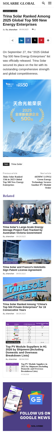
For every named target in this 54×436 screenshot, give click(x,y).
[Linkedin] (21, 40)
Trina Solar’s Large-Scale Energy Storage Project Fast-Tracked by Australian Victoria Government (23, 230)
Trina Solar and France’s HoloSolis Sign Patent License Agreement (24, 268)
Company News (10, 11)
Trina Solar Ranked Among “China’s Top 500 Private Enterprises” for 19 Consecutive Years (25, 307)
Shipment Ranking (13, 342)
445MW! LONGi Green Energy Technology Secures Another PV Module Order (41, 182)
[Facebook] (28, 40)
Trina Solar (16, 164)
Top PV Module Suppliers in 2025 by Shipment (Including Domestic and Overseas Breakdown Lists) (34, 367)
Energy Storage (11, 223)
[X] (35, 40)
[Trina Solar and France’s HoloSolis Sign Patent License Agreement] (27, 252)
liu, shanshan (11, 29)
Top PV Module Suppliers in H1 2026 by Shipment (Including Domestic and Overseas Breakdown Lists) (26, 351)
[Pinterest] (41, 40)
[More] (48, 40)
